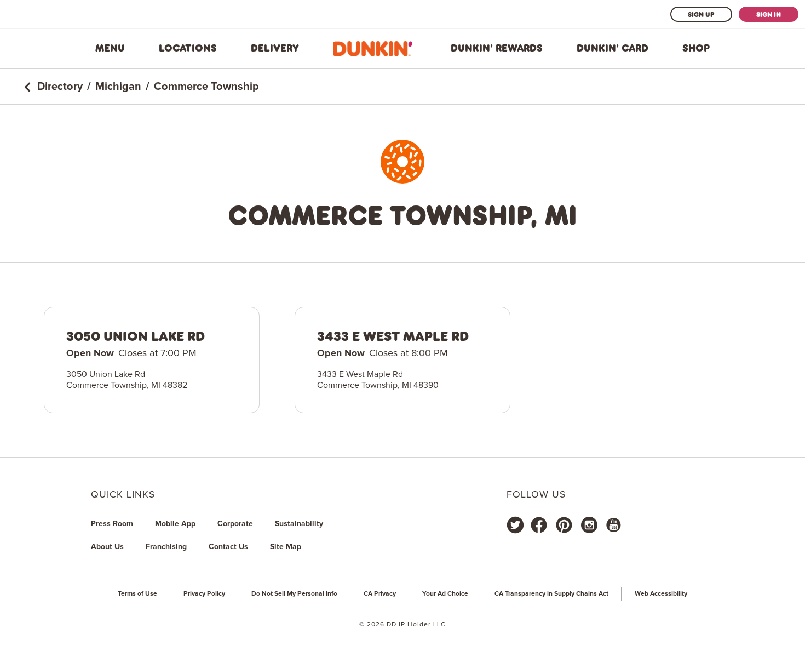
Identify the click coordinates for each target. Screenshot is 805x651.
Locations (188, 48)
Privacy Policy (204, 594)
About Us (107, 547)
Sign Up (701, 14)
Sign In (768, 14)
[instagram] (589, 525)
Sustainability (299, 524)
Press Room (112, 524)
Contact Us (228, 547)
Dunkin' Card (612, 48)
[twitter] (515, 525)
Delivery (275, 48)
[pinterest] (564, 525)
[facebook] (538, 525)
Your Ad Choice (445, 594)
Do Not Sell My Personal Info (294, 594)
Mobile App (175, 524)
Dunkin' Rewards (497, 48)
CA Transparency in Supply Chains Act (551, 594)
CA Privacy (380, 594)
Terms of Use (137, 594)
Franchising (166, 547)
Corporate (235, 524)
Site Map (285, 547)
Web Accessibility (661, 594)
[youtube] (613, 525)
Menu (110, 48)
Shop (696, 48)
